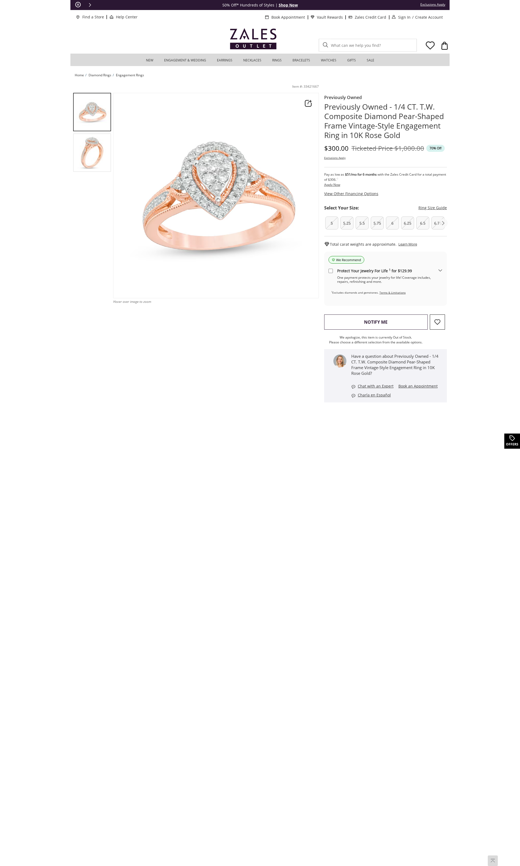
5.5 (362, 223)
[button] (90, 5)
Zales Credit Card (370, 17)
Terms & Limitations (392, 292)
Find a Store (93, 16)
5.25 (347, 223)
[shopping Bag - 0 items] (444, 45)
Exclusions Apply (335, 158)
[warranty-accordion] (440, 271)
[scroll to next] (443, 223)
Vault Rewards (330, 17)
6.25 (407, 223)
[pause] (78, 5)
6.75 (438, 223)
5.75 (377, 223)
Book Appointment (288, 17)
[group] (92, 112)
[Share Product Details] (308, 103)
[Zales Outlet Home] (253, 39)
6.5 (422, 223)
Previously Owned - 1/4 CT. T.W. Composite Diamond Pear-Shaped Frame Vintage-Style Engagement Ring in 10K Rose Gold (384, 121)
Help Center (127, 16)
